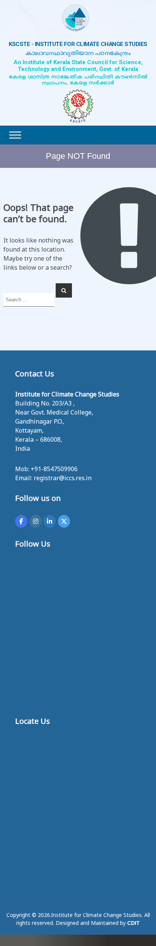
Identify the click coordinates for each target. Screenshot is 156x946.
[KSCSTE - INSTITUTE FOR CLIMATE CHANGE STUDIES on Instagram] (36, 521)
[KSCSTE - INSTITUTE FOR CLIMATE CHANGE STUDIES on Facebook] (21, 521)
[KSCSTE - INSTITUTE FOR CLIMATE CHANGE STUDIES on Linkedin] (50, 521)
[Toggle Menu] (15, 134)
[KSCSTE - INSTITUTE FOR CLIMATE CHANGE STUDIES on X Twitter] (64, 521)
